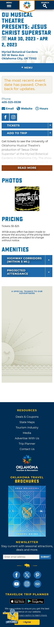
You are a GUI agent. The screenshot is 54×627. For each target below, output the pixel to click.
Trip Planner (27, 443)
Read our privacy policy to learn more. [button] (27, 615)
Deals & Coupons (27, 416)
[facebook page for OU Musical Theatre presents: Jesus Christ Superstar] (5, 117)
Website (26, 108)
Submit (45, 556)
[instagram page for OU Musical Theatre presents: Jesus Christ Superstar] (13, 117)
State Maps (27, 422)
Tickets (13, 125)
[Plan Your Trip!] (11, 616)
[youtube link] (16, 584)
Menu (9, 3)
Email (10, 108)
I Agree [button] (27, 622)
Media (27, 433)
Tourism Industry (27, 427)
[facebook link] (16, 575)
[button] (9, 5)
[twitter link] (27, 575)
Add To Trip (17, 133)
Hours (44, 108)
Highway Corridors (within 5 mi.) (24, 260)
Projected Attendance (17, 272)
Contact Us (27, 449)
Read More (27, 168)
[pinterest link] (37, 575)
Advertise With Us (27, 438)
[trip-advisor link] (37, 584)
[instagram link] (27, 584)
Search (45, 3)
